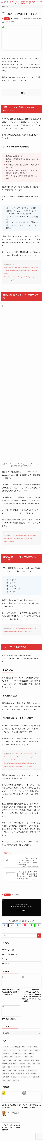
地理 (31, 1057)
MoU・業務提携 (15, 1047)
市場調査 (16, 18)
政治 (29, 1063)
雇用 (9, 1080)
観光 (27, 1073)
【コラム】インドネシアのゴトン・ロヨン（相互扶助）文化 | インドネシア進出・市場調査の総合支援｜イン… (27, 875)
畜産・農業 (6, 1073)
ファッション (6, 1053)
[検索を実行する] (39, 935)
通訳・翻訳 (6, 1077)
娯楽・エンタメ (7, 1060)
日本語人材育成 (25, 1067)
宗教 (15, 1060)
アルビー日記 (9, 950)
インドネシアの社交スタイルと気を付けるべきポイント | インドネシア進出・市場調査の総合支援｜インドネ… (27, 861)
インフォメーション (11, 954)
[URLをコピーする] (38, 925)
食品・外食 (16, 1080)
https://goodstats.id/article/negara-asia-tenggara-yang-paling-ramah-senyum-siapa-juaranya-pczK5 (20, 538)
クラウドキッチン (15, 1050)
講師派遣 (33, 1073)
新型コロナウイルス (13, 1067)
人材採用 (31, 1053)
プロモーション (17, 1053)
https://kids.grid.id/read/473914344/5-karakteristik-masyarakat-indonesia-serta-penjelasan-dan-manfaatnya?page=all (21, 757)
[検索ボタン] (41, 2)
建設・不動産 (35, 1060)
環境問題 (21, 1070)
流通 (15, 1070)
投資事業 (22, 1063)
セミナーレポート (35, 1050)
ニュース (7, 18)
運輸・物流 (36, 1077)
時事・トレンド (7, 1070)
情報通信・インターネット (10, 1063)
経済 (12, 1073)
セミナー (7, 959)
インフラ (5, 1050)
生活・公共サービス (32, 1070)
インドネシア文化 (32, 1047)
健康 (11, 1057)
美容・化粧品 (20, 1073)
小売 (20, 1060)
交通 (25, 1053)
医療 (26, 1057)
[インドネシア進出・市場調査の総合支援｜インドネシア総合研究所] (21, 2)
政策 (34, 1063)
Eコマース (5, 1047)
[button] (5, 925)
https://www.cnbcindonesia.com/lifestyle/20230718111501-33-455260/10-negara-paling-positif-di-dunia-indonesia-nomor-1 (21, 270)
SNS (23, 1047)
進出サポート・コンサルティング (20, 1077)
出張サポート (19, 1057)
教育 (39, 1063)
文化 (4, 1067)
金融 (4, 1080)
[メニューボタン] (2, 2)
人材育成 (5, 1057)
